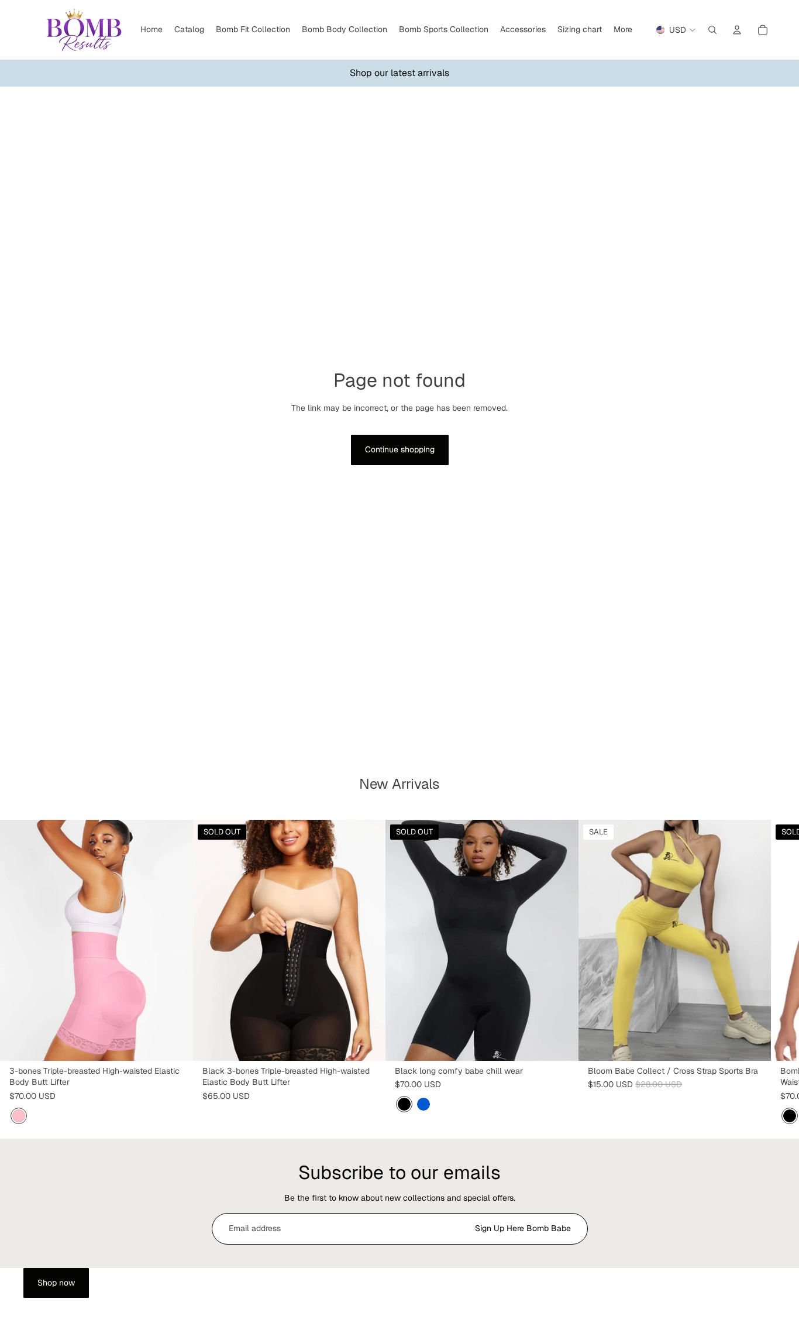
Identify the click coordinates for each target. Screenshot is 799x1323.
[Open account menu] (737, 30)
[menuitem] (623, 30)
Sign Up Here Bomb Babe (523, 1228)
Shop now (56, 1282)
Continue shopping (400, 449)
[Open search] (712, 30)
